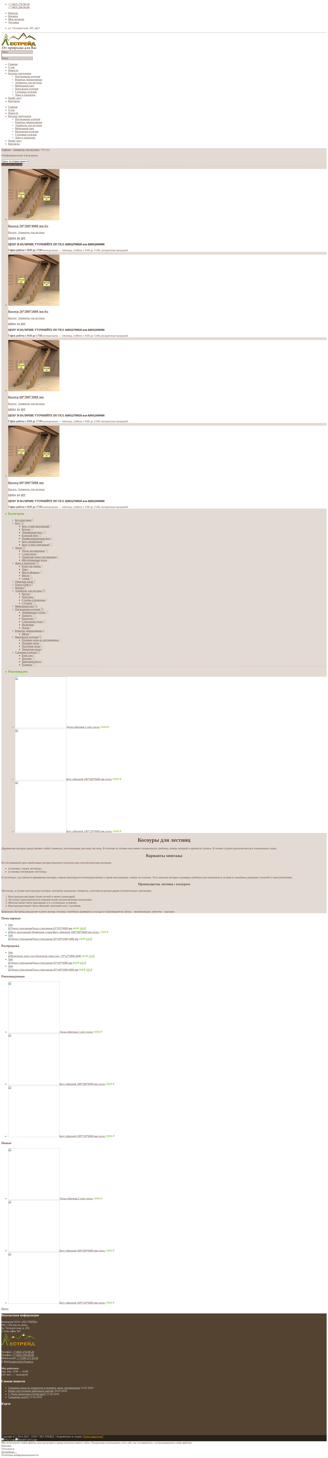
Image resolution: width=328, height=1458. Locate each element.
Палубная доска (31, 646)
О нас (11, 67)
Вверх (5, 1308)
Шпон (25, 633)
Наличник (28, 624)
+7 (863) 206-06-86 (19, 7)
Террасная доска (31, 649)
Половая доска (30, 643)
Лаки (25, 569)
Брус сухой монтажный (35, 526)
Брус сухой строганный (35, 544)
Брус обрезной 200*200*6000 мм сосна (89, 779)
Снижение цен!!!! (18, 1397)
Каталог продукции (19, 73)
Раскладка (28, 618)
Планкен (27, 664)
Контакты (14, 101)
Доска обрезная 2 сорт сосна (83, 727)
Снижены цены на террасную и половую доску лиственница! (44, 1387)
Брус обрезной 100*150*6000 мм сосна (89, 831)
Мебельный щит (24, 85)
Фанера (19, 587)
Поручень (27, 597)
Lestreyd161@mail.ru (21, 1361)
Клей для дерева (31, 566)
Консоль (13, 13)
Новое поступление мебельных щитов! (31, 1390)
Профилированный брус (36, 538)
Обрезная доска (24, 581)
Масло (25, 575)
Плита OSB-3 (23, 584)
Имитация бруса (31, 661)
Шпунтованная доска (34, 560)
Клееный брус (30, 535)
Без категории (23, 520)
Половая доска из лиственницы (40, 640)
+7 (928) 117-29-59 (27, 1358)
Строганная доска (32, 621)
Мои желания (16, 19)
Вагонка (27, 658)
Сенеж (26, 578)
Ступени (27, 603)
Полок (25, 627)
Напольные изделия (26, 88)
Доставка (13, 22)
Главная (12, 64)
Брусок (26, 529)
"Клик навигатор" (93, 1436)
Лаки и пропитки (25, 94)
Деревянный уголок (33, 612)
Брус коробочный (32, 541)
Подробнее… (9, 1451)
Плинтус (27, 615)
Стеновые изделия (26, 91)
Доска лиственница (33, 550)
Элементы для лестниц (28, 82)
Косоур (12, 232)
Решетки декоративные (28, 79)
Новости (13, 70)
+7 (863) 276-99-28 (19, 4)
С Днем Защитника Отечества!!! (27, 1394)
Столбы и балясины (33, 600)
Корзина (13, 16)
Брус (17, 523)
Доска (18, 547)
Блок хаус (27, 655)
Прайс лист (15, 98)
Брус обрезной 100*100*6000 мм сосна (76, 932)
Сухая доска (29, 553)
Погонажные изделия (27, 76)
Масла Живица (30, 572)
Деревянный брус (32, 532)
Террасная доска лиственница (39, 557)
